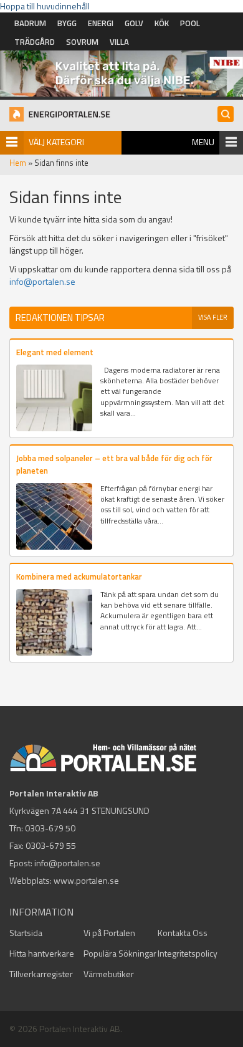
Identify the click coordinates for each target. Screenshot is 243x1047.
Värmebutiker (108, 973)
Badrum (30, 23)
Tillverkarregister (41, 973)
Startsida (25, 932)
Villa (119, 42)
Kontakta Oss (182, 932)
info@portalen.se (42, 281)
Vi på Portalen (109, 932)
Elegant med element (54, 352)
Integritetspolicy (187, 953)
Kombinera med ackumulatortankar (79, 576)
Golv (134, 23)
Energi (100, 23)
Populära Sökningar (119, 953)
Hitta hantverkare (41, 953)
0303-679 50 (50, 827)
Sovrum (82, 42)
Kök (162, 23)
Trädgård (34, 42)
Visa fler (212, 317)
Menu (203, 141)
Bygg (67, 23)
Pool (190, 23)
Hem (17, 162)
